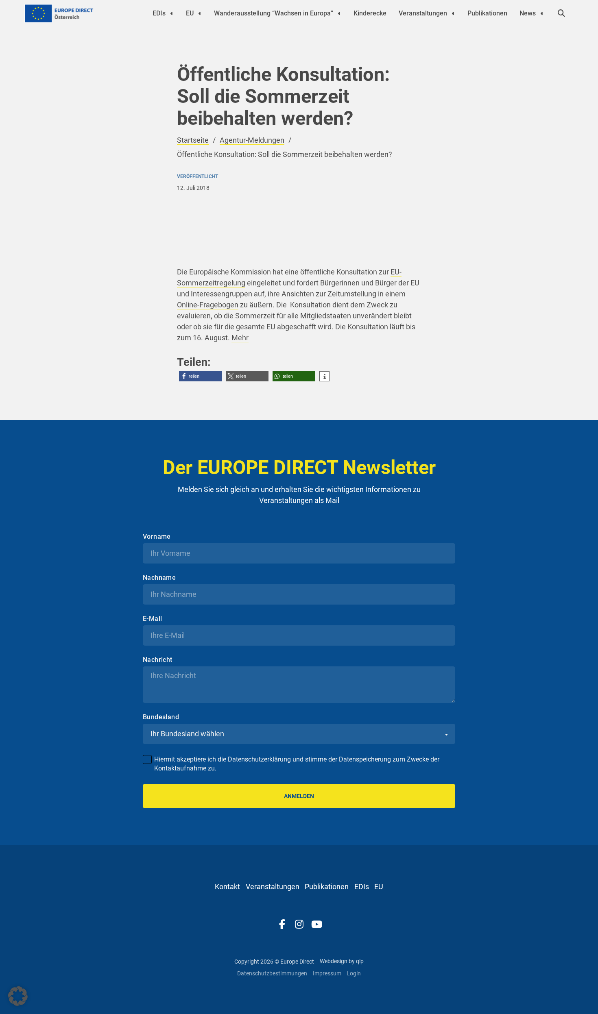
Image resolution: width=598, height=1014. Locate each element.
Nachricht (157, 660)
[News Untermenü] (542, 13)
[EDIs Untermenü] (172, 13)
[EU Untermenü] (200, 13)
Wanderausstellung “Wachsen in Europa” (273, 13)
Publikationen (487, 13)
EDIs (159, 13)
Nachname (159, 577)
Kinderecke (370, 13)
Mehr (240, 337)
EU (190, 13)
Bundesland (161, 717)
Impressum (327, 973)
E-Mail (152, 619)
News (527, 13)
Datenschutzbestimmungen (272, 973)
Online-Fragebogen (207, 304)
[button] (200, 376)
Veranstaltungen (423, 13)
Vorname (157, 536)
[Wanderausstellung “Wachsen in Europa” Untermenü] (339, 13)
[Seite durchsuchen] (561, 13)
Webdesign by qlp (342, 961)
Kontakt (227, 886)
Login (354, 973)
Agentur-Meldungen (252, 140)
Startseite (193, 140)
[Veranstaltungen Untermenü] (453, 13)
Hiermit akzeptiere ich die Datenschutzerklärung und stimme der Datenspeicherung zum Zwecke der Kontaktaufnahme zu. (296, 763)
